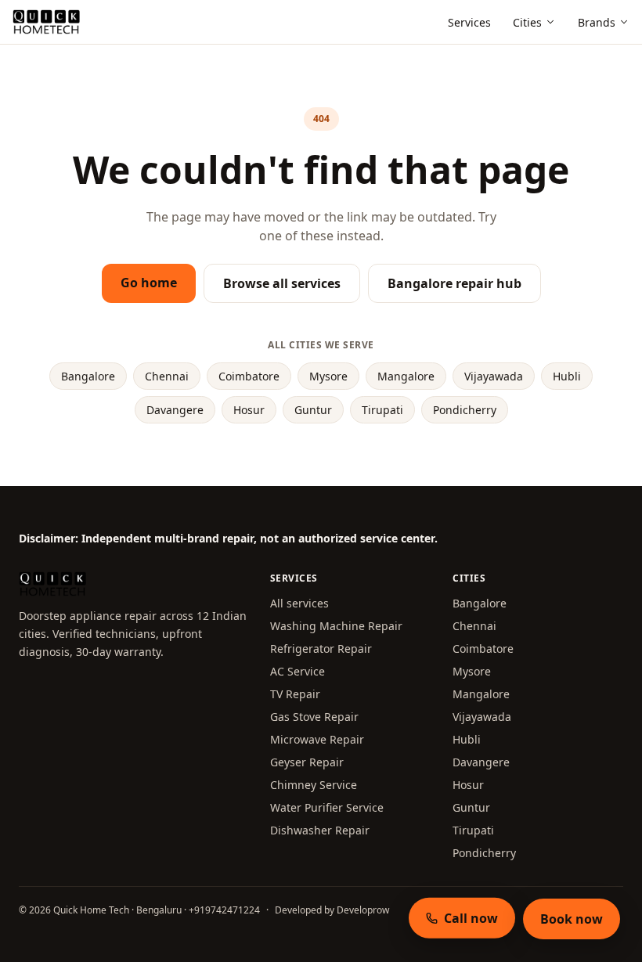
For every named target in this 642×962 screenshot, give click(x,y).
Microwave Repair (317, 739)
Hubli (567, 376)
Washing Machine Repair (336, 625)
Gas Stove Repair (314, 716)
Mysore (328, 376)
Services (469, 22)
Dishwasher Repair (320, 830)
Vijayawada (493, 376)
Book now (571, 919)
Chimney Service (313, 784)
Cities (527, 22)
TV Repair (295, 693)
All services (299, 603)
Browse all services (282, 283)
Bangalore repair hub (454, 283)
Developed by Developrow (332, 910)
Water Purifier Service (327, 807)
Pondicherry (464, 409)
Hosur (249, 409)
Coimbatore (249, 376)
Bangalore (88, 376)
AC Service (297, 671)
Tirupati (382, 409)
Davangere (175, 409)
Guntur (313, 409)
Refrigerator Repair (321, 648)
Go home (149, 282)
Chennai (167, 376)
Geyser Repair (307, 762)
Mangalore (406, 376)
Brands (596, 22)
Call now (471, 917)
